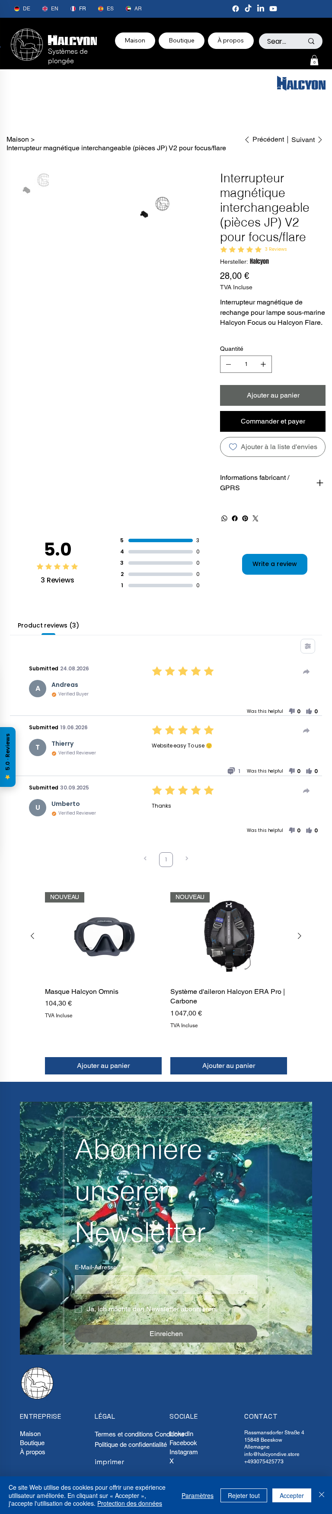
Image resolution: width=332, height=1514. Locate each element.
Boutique (32, 1442)
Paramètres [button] (198, 1495)
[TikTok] (248, 8)
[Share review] (306, 671)
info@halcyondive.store (272, 1454)
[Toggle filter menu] (307, 646)
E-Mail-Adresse (98, 1267)
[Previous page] (145, 859)
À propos (32, 1452)
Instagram (183, 1452)
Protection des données (129, 1503)
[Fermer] (321, 1495)
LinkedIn (181, 1433)
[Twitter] (255, 518)
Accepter (292, 1495)
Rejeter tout (244, 1495)
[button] (314, 60)
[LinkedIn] (260, 8)
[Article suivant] (299, 936)
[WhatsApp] (224, 518)
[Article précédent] (32, 936)
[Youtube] (273, 8)
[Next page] (186, 859)
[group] (166, 983)
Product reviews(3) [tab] (48, 625)
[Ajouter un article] (263, 364)
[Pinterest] (245, 518)
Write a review (274, 564)
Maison (30, 1433)
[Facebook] (235, 8)
